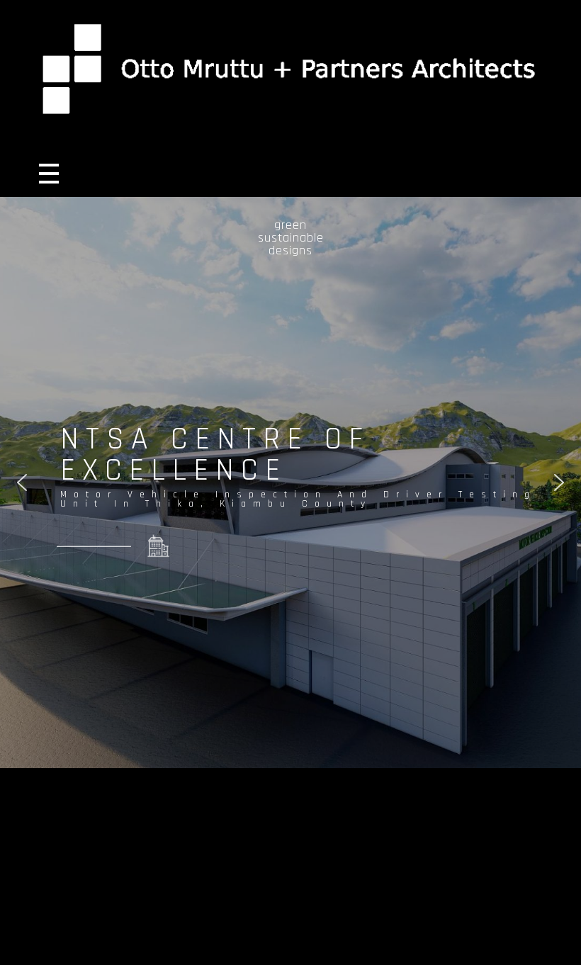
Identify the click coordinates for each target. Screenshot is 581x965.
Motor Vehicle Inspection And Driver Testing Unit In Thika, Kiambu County (298, 499)
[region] (290, 482)
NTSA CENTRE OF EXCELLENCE (215, 455)
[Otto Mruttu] (290, 66)
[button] (22, 482)
